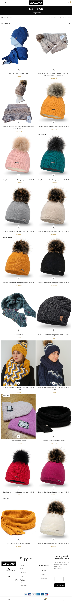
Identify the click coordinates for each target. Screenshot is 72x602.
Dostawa (23, 572)
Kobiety (43, 570)
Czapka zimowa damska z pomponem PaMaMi (53, 126)
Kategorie (35, 12)
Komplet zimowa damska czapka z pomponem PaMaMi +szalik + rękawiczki (53, 74)
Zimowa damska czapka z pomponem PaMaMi (18, 231)
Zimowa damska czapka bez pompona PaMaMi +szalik (53, 335)
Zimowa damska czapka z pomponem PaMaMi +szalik (18, 388)
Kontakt (22, 565)
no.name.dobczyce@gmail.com (13, 580)
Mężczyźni (44, 574)
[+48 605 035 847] (9, 569)
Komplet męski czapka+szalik (18, 73)
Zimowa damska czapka (18, 441)
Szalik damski (18, 334)
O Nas (22, 569)
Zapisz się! (60, 585)
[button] (18, 69)
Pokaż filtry (7, 23)
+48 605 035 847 (9, 571)
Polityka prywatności (24, 581)
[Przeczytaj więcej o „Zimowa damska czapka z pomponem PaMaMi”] (18, 278)
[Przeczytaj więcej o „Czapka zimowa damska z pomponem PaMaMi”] (53, 175)
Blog (21, 576)
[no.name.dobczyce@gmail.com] (9, 577)
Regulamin (23, 586)
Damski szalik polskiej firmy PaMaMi (53, 441)
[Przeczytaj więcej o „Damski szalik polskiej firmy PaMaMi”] (18, 539)
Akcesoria (44, 578)
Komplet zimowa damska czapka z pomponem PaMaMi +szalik (18, 127)
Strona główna (6, 18)
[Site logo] (36, 3)
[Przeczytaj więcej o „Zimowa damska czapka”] (18, 436)
